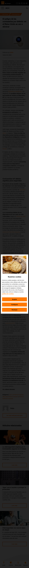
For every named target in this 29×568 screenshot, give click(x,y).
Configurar (14, 304)
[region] (14, 284)
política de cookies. (8, 294)
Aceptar (14, 299)
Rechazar (14, 310)
